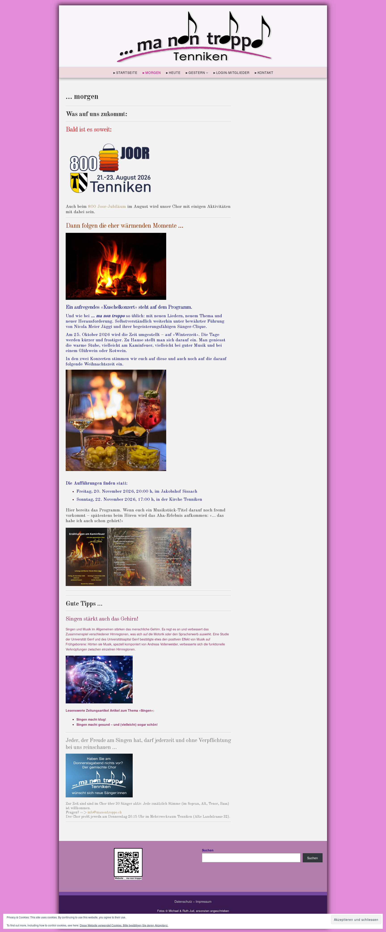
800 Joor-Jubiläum (107, 206)
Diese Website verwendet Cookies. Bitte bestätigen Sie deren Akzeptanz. (124, 925)
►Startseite (125, 72)
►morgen (151, 72)
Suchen (208, 850)
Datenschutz (183, 901)
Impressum (204, 901)
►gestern (195, 72)
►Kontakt (263, 72)
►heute (173, 72)
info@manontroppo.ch (105, 812)
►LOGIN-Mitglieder (231, 72)
